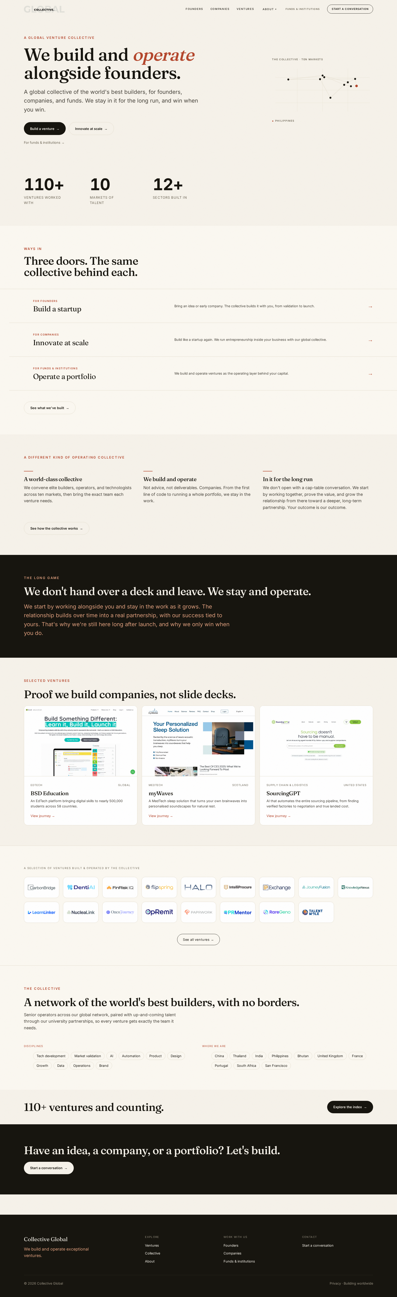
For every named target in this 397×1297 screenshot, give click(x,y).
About (270, 9)
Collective (152, 1253)
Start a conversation (350, 9)
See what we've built (49, 408)
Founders (194, 9)
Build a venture (45, 129)
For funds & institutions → (44, 142)
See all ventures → (198, 939)
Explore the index (350, 1107)
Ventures (245, 9)
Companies (220, 9)
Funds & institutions (303, 9)
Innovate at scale (91, 129)
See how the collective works (56, 528)
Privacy (335, 1283)
